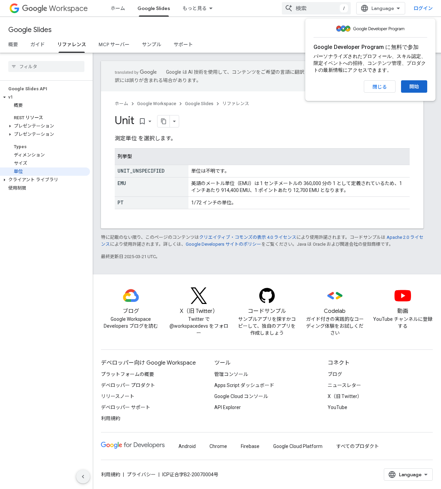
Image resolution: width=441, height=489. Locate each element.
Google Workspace (156, 103)
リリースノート (117, 396)
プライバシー (141, 474)
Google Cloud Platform (297, 446)
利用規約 (110, 418)
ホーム (118, 8)
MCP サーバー (114, 44)
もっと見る (195, 8)
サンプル (151, 44)
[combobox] (316, 8)
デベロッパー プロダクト (128, 385)
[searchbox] (46, 66)
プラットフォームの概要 (127, 374)
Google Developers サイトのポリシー (223, 244)
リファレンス (71, 44)
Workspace (68, 8)
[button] (45, 97)
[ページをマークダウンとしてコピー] (163, 121)
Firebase (250, 446)
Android (187, 446)
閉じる (379, 87)
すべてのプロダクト (357, 446)
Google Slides (153, 8)
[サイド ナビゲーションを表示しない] (83, 476)
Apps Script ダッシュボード (244, 385)
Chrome (218, 446)
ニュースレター (344, 385)
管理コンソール (231, 374)
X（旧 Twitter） (345, 396)
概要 (13, 44)
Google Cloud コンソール (241, 396)
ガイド (37, 44)
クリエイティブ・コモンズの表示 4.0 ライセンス (247, 237)
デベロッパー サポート (125, 407)
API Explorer (227, 407)
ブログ (335, 374)
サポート (183, 44)
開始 (414, 86)
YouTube (337, 407)
